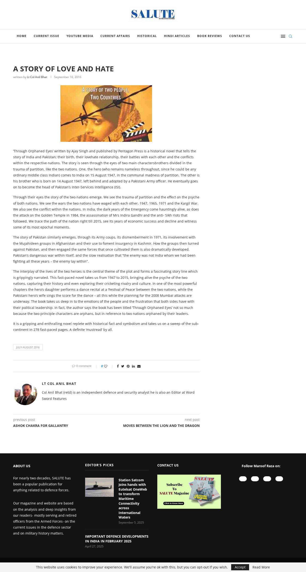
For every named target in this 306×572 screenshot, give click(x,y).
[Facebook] (267, 478)
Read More (261, 567)
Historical (147, 36)
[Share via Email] (139, 366)
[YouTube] (243, 478)
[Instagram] (255, 478)
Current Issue (46, 36)
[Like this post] (109, 366)
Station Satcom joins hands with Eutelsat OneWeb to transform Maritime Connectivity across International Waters (133, 499)
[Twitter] (279, 478)
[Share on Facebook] (118, 366)
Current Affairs (115, 36)
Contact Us (239, 36)
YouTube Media (79, 36)
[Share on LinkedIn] (133, 366)
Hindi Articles (177, 36)
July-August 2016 (27, 347)
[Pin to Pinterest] (128, 366)
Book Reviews (209, 36)
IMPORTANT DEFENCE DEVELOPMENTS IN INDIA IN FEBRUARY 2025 (116, 538)
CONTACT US (168, 465)
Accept (240, 567)
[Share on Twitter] (122, 366)
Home (22, 36)
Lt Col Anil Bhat (37, 77)
